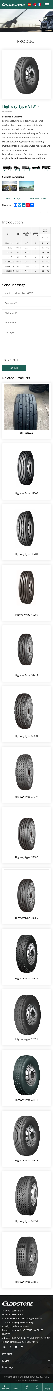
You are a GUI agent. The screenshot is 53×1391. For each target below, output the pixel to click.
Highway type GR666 (26, 918)
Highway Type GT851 (26, 1221)
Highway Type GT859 (26, 1281)
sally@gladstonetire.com (17, 1326)
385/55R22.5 (26, 432)
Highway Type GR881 (26, 736)
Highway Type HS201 (26, 554)
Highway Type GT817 (26, 1160)
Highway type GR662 (26, 857)
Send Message (13, 198)
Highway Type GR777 (26, 796)
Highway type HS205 (26, 614)
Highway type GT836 (26, 1039)
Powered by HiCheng (30, 1380)
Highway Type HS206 (26, 493)
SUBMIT (14, 367)
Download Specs (38, 198)
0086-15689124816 (14, 1310)
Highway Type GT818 (26, 1099)
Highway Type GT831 (26, 978)
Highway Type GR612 (26, 675)
